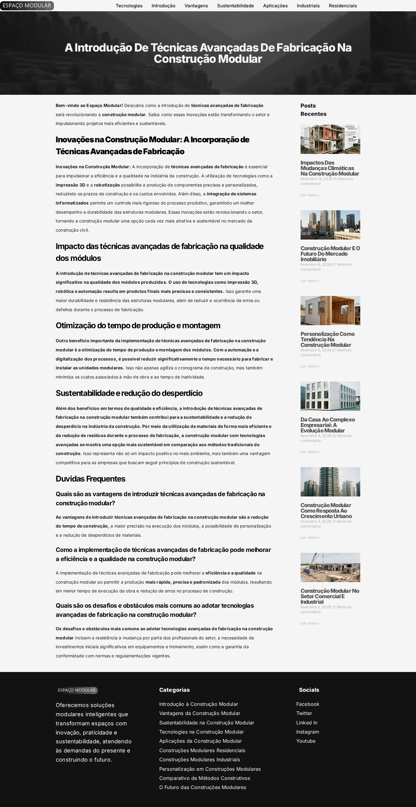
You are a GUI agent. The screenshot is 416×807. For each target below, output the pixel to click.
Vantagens (196, 6)
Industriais (308, 6)
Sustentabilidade (235, 6)
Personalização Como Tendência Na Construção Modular (327, 339)
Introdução (163, 6)
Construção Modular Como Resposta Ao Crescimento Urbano (326, 510)
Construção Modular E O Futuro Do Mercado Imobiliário (330, 253)
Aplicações (275, 6)
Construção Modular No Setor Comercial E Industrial (330, 596)
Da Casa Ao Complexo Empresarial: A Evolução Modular (328, 425)
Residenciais (343, 6)
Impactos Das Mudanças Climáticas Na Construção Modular (330, 168)
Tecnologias (129, 6)
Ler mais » (310, 195)
